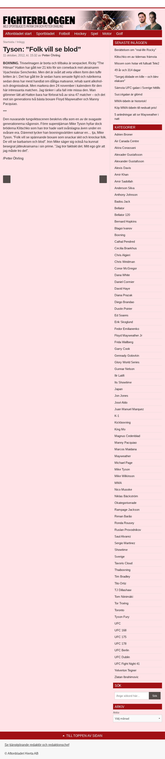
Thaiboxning (122, 570)
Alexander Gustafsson (129, 161)
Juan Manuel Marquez (129, 409)
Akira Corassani (125, 147)
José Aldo (120, 402)
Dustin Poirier (123, 308)
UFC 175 (120, 637)
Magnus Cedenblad (127, 436)
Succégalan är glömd (128, 94)
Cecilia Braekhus (125, 248)
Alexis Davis (122, 168)
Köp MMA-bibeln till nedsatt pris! (135, 107)
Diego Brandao (124, 302)
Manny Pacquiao (125, 442)
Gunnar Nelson (124, 369)
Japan (118, 389)
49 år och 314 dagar (127, 70)
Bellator (119, 208)
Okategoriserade (125, 502)
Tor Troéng (121, 603)
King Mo (119, 429)
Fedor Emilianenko (126, 328)
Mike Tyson (122, 469)
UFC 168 (120, 630)
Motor (107, 34)
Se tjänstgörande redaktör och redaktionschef (37, 745)
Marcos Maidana (125, 449)
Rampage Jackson (126, 509)
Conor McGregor (125, 268)
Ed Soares (121, 315)
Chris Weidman (124, 261)
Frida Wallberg (123, 342)
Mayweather (122, 456)
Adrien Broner (123, 134)
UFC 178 (120, 643)
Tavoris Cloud (123, 563)
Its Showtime (123, 382)
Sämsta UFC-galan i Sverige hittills (137, 87)
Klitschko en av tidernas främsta (135, 56)
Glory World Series (126, 362)
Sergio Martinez (124, 543)
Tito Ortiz (120, 583)
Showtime (121, 549)
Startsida (8, 41)
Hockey (80, 34)
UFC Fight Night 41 (127, 663)
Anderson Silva (124, 188)
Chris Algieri (122, 255)
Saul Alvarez (122, 536)
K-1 (116, 415)
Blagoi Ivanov (123, 228)
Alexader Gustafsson (128, 154)
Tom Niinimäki (123, 596)
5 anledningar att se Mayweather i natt (136, 116)
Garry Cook (122, 348)
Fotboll (64, 34)
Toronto (119, 610)
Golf (119, 34)
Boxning (119, 235)
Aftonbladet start (18, 34)
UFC (117, 623)
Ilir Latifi (119, 375)
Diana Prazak (123, 295)
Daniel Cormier (124, 282)
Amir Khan (121, 174)
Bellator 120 (122, 214)
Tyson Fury (121, 616)
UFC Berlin (121, 650)
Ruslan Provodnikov (127, 529)
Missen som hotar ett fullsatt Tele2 (136, 63)
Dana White (122, 275)
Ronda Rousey (124, 523)
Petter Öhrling (51, 55)
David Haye (122, 288)
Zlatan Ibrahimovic (126, 677)
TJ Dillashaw (122, 590)
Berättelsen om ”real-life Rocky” (135, 50)
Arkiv (116, 712)
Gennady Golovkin (126, 355)
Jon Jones (121, 395)
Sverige (119, 556)
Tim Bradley (122, 576)
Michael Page (123, 462)
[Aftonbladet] (18, 4)
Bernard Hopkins (125, 221)
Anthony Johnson (125, 194)
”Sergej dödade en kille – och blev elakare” (136, 79)
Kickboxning (122, 422)
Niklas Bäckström (126, 496)
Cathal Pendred (124, 241)
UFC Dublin (122, 657)
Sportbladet (45, 34)
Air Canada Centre (126, 141)
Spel (94, 34)
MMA (118, 483)
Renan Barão (123, 516)
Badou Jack (122, 201)
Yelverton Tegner (125, 670)
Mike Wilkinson (124, 476)
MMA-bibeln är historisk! (130, 101)
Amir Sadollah (123, 181)
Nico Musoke (123, 489)
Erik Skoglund (123, 322)
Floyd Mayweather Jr (128, 335)
